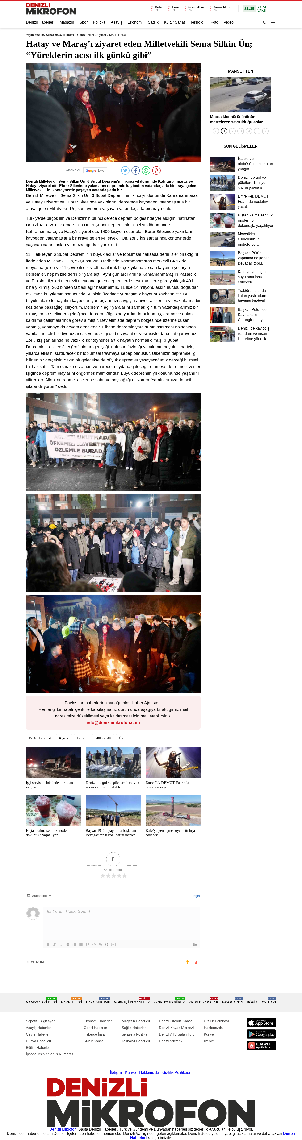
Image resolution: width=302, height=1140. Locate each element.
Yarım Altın (221, 7)
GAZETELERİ (71, 1000)
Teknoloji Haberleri (136, 1041)
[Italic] (54, 944)
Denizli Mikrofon (62, 1129)
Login (195, 896)
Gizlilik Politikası (216, 1021)
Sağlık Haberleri (134, 1028)
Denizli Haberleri (40, 22)
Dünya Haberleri (38, 1041)
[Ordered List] (74, 944)
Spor (84, 22)
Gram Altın (196, 7)
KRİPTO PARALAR (203, 1000)
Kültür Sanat (174, 22)
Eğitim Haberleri (38, 1047)
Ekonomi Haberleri (98, 1021)
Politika (99, 22)
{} (107, 944)
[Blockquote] (87, 944)
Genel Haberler (95, 1028)
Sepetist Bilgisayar (40, 1021)
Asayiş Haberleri (38, 1028)
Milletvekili (103, 738)
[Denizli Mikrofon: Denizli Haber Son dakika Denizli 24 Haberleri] (51, 9)
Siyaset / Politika (134, 1034)
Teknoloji (197, 22)
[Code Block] (94, 944)
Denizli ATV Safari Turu (176, 1034)
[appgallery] (261, 1045)
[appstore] (261, 1022)
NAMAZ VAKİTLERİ (41, 1000)
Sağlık (153, 22)
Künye (209, 1034)
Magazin (67, 22)
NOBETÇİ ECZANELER (132, 1000)
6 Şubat (64, 738)
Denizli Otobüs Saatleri (176, 1021)
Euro (175, 7)
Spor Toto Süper (169, 1000)
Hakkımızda (213, 1028)
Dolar (159, 7)
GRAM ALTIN (232, 1000)
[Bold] (48, 944)
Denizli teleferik (170, 1041)
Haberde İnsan (95, 1034)
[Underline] (61, 944)
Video (229, 22)
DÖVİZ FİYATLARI (261, 1000)
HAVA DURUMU (98, 1000)
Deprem (82, 738)
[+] (113, 944)
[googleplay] (261, 1034)
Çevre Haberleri (38, 1034)
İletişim (209, 1041)
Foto (214, 22)
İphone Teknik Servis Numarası (50, 1054)
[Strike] (67, 944)
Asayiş (116, 22)
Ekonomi (135, 22)
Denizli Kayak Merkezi (176, 1028)
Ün (121, 738)
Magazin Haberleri (136, 1021)
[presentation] (216, 131)
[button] (224, 131)
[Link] (100, 944)
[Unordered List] (81, 944)
